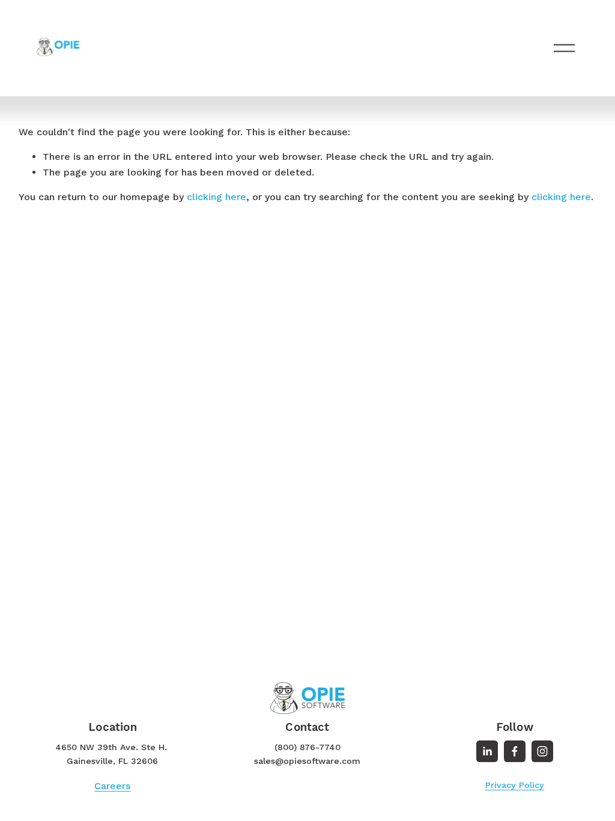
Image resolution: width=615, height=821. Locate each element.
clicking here (216, 197)
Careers (112, 786)
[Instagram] (542, 751)
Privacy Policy (514, 785)
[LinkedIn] (487, 751)
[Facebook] (515, 751)
